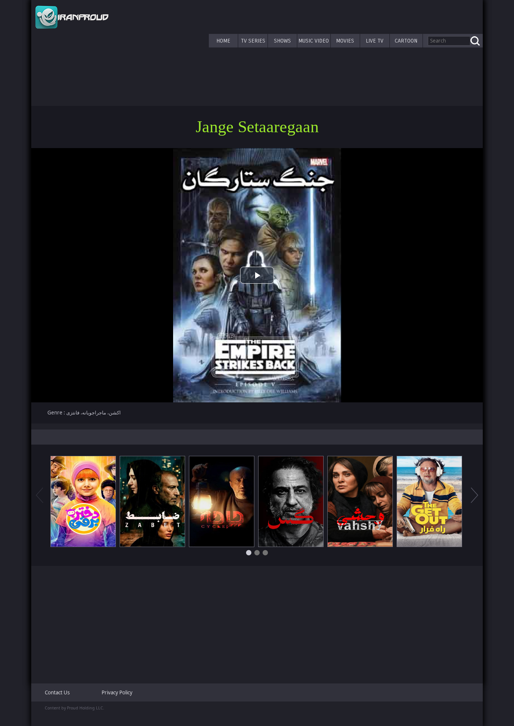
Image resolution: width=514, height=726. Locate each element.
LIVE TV (374, 40)
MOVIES (345, 40)
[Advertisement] (257, 621)
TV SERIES (253, 40)
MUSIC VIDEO (313, 40)
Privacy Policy (117, 692)
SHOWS (282, 40)
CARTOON (406, 40)
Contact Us (57, 692)
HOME (223, 40)
